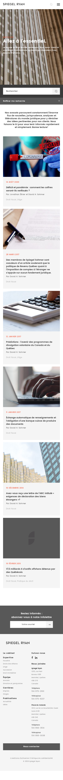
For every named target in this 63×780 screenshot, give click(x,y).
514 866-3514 (37, 728)
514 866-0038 (38, 735)
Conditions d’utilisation (19, 758)
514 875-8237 (37, 698)
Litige (5, 667)
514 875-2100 (37, 691)
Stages (6, 694)
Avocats (6, 680)
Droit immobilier (9, 673)
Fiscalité (6, 661)
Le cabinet (9, 653)
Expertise (8, 657)
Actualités (7, 701)
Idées (5, 704)
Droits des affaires (10, 664)
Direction (12, 683)
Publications (10, 698)
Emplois (6, 691)
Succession (7, 670)
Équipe (7, 677)
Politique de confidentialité (42, 758)
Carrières (8, 687)
